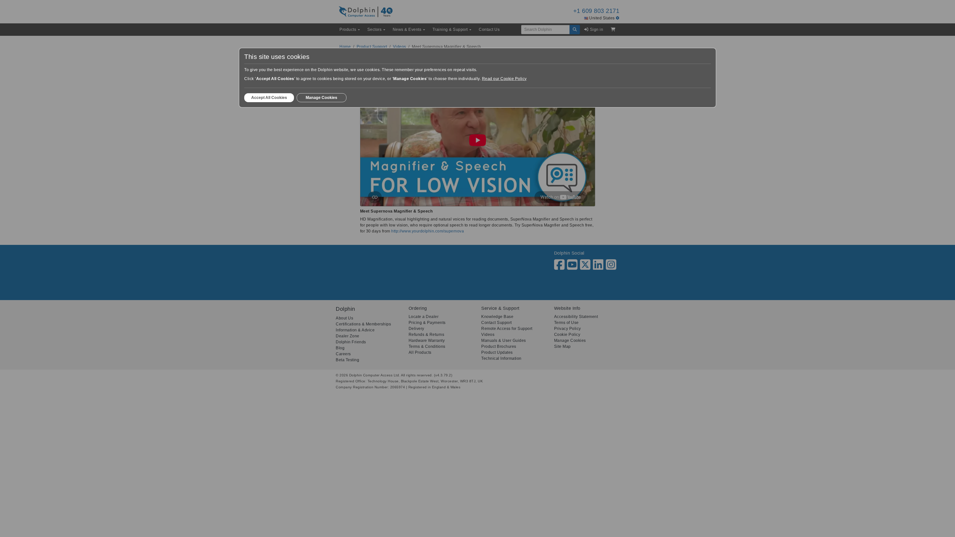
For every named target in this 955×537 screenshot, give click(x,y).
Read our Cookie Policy (504, 79)
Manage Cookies (321, 97)
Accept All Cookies (269, 97)
